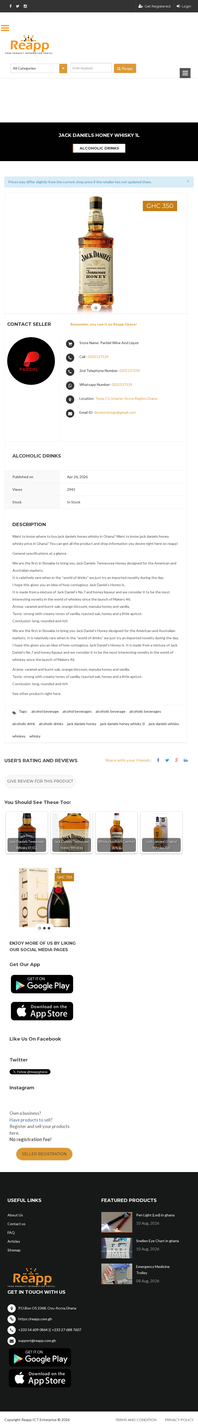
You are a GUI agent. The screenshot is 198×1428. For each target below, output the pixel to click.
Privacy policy (179, 1420)
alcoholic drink (23, 723)
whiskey (19, 736)
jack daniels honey (81, 723)
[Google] (176, 760)
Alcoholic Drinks (99, 148)
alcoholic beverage (111, 711)
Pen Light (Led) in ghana (155, 1215)
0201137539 (98, 356)
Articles (13, 1241)
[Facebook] (158, 760)
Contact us (16, 1224)
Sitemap (14, 1250)
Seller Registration (44, 1154)
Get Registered (157, 6)
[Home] (99, 44)
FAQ (11, 1232)
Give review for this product (40, 781)
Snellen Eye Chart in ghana (157, 1241)
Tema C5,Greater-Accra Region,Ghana (126, 398)
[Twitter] (167, 760)
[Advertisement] (73, 84)
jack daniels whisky (164, 723)
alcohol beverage (45, 711)
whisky (34, 736)
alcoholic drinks (51, 723)
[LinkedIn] (185, 760)
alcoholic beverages (145, 711)
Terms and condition (136, 1420)
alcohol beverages (77, 711)
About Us (15, 1215)
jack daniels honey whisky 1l (122, 723)
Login (186, 6)
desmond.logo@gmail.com (115, 412)
